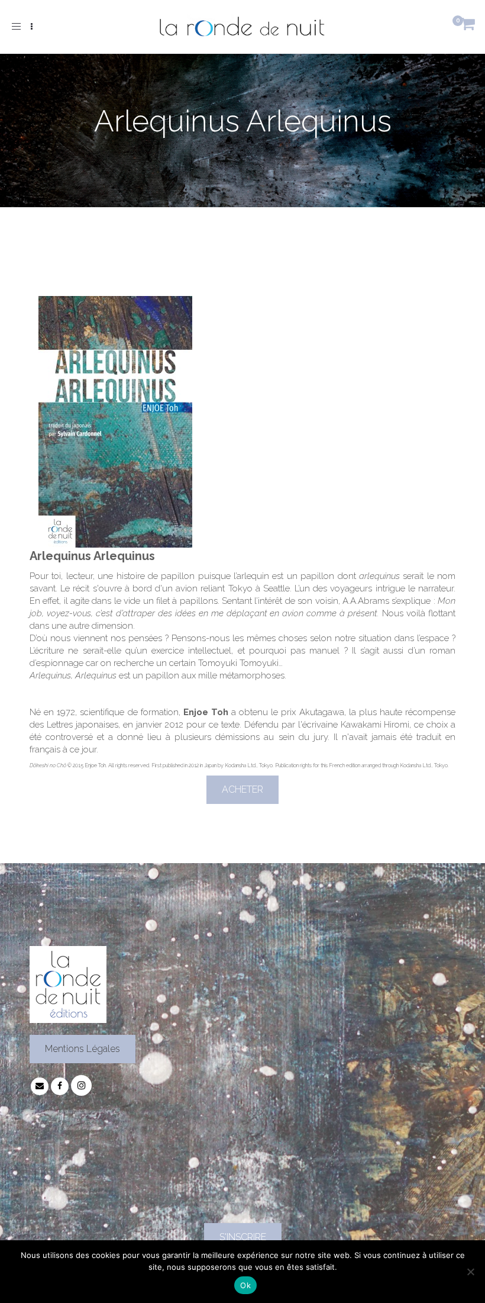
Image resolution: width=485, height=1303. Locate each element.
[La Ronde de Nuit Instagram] (81, 1085)
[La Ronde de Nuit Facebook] (60, 1085)
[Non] (470, 1272)
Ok (245, 1285)
